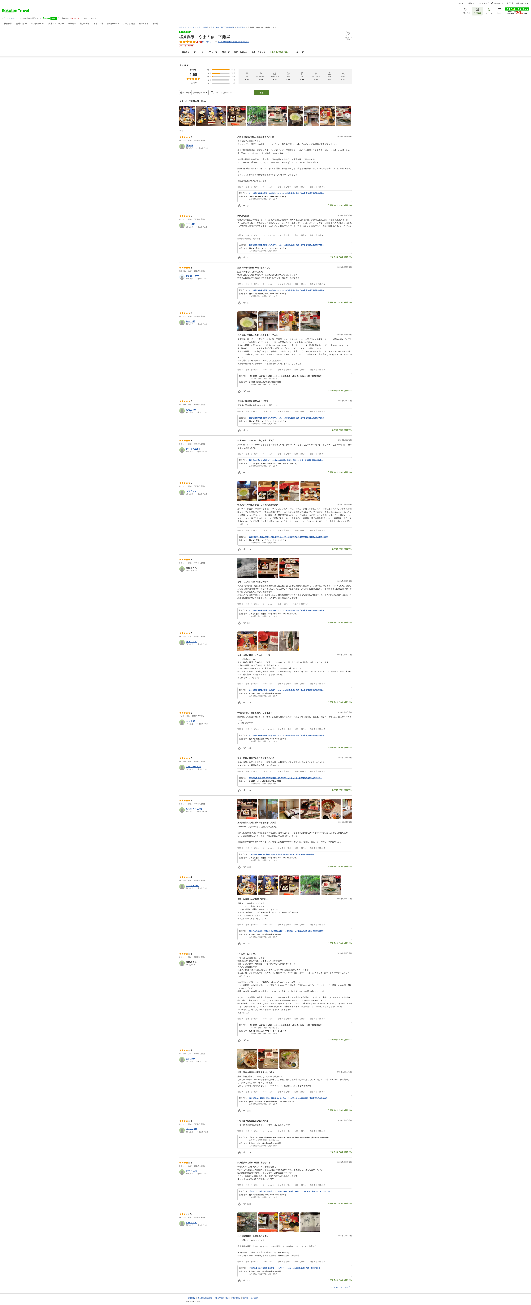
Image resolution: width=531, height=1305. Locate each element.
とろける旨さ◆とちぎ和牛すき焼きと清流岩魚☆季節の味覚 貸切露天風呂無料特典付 (281, 854)
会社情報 (191, 1298)
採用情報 (236, 1298)
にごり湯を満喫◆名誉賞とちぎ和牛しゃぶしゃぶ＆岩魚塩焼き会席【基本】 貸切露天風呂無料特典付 (286, 193)
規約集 (245, 1298)
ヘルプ (460, 3)
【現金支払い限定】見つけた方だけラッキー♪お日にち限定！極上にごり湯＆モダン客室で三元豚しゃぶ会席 (289, 1191)
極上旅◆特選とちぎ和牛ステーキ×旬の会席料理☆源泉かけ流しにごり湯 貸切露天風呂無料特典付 (286, 460)
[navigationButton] (347, 115)
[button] (187, 116)
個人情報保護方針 (205, 1298)
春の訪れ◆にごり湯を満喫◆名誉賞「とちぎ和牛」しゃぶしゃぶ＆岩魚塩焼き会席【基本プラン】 (285, 778)
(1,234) (279, 52)
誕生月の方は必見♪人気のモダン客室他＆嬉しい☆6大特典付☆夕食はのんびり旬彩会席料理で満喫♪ (286, 931)
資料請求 (254, 1298)
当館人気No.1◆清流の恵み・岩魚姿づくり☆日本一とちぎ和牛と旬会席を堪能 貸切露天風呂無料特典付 (288, 537)
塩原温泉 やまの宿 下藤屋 (204, 36)
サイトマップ (484, 3)
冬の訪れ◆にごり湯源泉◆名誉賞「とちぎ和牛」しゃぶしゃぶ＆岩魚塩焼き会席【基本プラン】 (285, 1268)
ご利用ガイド (471, 3)
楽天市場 (510, 3)
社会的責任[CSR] (222, 1298)
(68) (240, 52)
